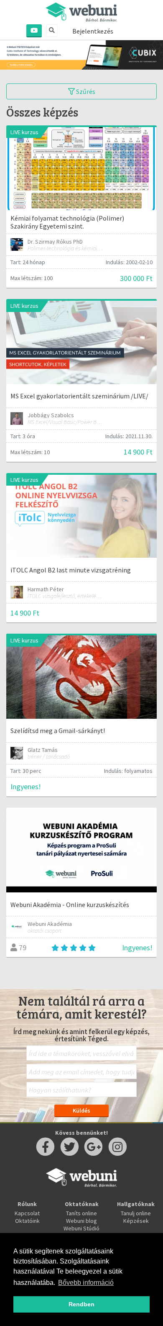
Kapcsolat (27, 1213)
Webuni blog (81, 1221)
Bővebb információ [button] (86, 1282)
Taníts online (81, 1213)
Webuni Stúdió (81, 1228)
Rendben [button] (81, 1304)
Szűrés (85, 91)
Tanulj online (136, 1213)
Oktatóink (27, 1221)
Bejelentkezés (92, 31)
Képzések (136, 1221)
